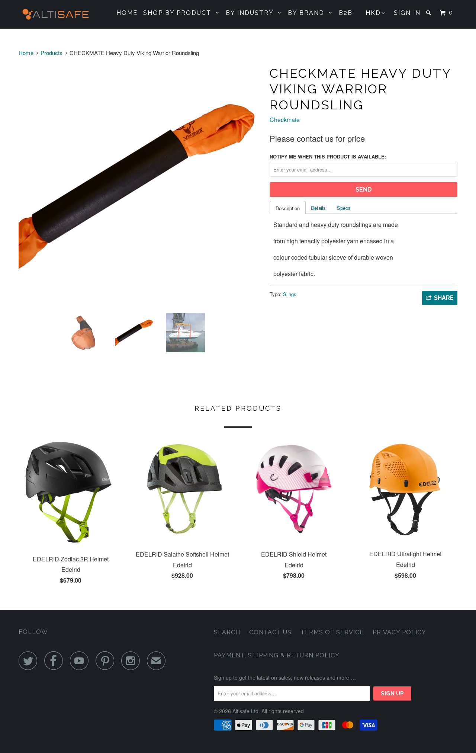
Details (318, 207)
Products (51, 53)
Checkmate (285, 119)
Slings (289, 294)
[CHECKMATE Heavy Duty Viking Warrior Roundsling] (140, 186)
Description (288, 208)
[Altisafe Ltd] (57, 14)
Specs (344, 207)
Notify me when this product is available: (328, 156)
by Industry (252, 12)
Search (227, 632)
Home (127, 12)
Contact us (270, 632)
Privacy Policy (399, 632)
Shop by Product (179, 12)
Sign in (407, 12)
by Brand (308, 12)
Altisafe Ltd (245, 711)
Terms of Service (332, 632)
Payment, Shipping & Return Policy (277, 655)
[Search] (429, 12)
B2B (346, 12)
